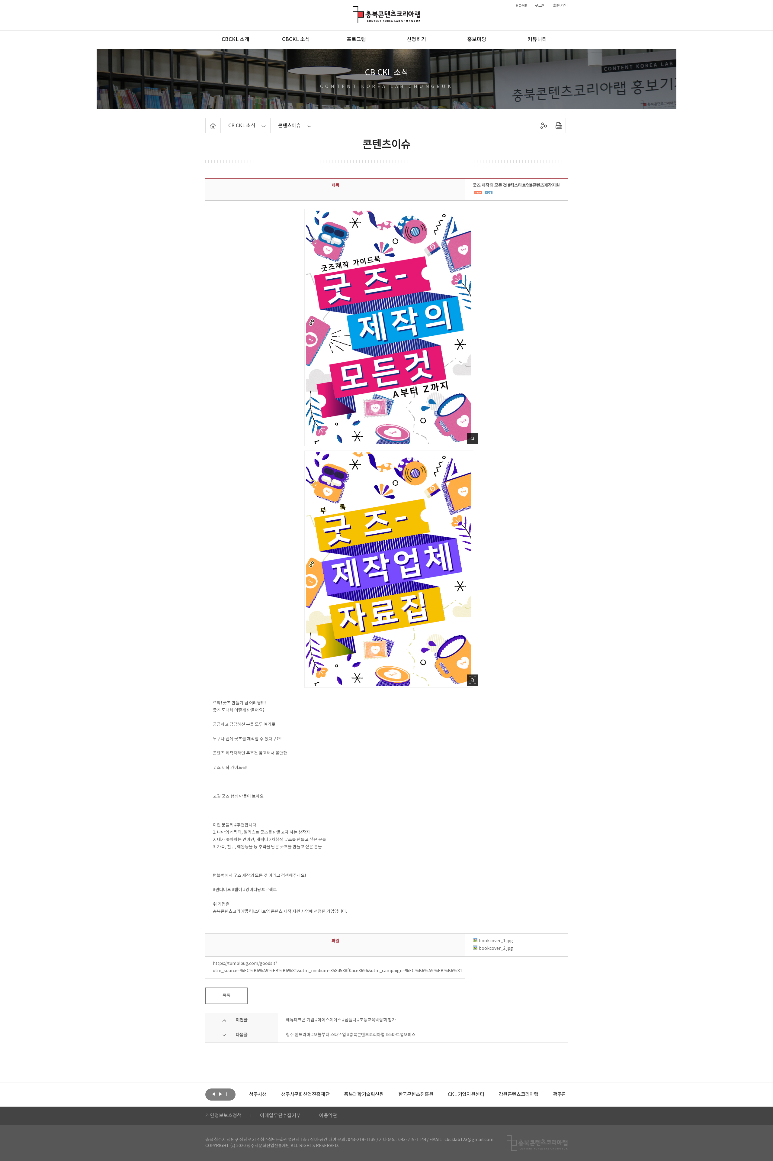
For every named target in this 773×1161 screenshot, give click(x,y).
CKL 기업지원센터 (443, 1094)
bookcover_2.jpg (496, 948)
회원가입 (560, 5)
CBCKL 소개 (235, 40)
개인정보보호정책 (223, 1115)
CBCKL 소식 (296, 40)
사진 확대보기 (472, 438)
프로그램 (356, 40)
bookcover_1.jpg (496, 941)
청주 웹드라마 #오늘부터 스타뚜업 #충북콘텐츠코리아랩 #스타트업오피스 (350, 1035)
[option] (281, 1094)
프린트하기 (558, 125)
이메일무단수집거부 (280, 1115)
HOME (521, 5)
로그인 (540, 5)
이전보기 (213, 1094)
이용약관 (328, 1115)
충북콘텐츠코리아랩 (354, 9)
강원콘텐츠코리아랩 (495, 1094)
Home (207, 121)
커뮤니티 (537, 40)
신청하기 (416, 40)
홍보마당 (476, 40)
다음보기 (220, 1094)
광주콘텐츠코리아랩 (549, 1094)
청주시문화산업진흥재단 (282, 1094)
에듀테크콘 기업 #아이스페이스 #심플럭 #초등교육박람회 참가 (341, 1020)
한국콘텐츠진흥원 (392, 1094)
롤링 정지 (227, 1094)
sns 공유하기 (543, 125)
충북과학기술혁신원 (340, 1094)
